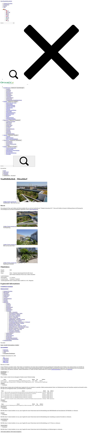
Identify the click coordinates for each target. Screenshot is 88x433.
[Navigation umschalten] (27, 84)
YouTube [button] (3, 400)
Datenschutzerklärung (56, 369)
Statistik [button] (2, 383)
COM (8, 12)
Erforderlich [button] (3, 373)
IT (7, 19)
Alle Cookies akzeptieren (16, 431)
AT (8, 11)
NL (8, 13)
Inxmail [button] (2, 413)
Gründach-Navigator (7, 3)
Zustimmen (4, 374)
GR (8, 17)
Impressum (69, 369)
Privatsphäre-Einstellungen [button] (9, 353)
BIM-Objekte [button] (3, 406)
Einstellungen (3, 371)
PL (8, 16)
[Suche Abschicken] (13, 23)
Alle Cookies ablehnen (5, 431)
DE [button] (5, 9)
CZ (8, 20)
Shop (4, 7)
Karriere (5, 5)
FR (8, 15)
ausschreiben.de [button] (4, 419)
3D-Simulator (6, 4)
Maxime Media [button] (4, 425)
